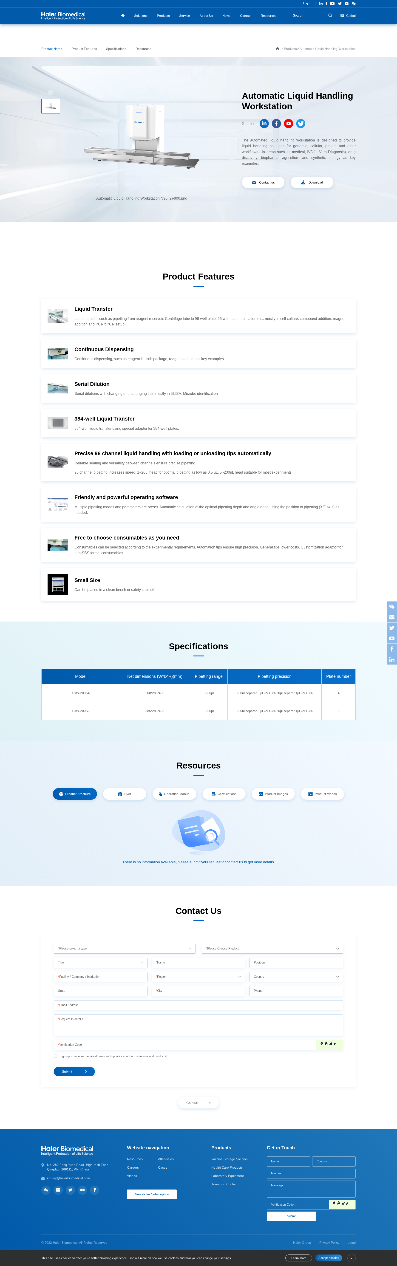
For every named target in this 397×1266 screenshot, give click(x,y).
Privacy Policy (329, 1242)
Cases (162, 1167)
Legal (352, 1242)
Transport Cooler (223, 1184)
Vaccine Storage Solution (229, 1159)
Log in (307, 3)
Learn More (298, 1258)
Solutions (140, 15)
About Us (206, 15)
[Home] (123, 15)
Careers (133, 1167)
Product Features (84, 49)
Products (163, 15)
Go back (192, 1103)
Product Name (51, 49)
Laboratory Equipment (227, 1176)
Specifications (116, 49)
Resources (268, 15)
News (226, 15)
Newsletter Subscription (152, 1194)
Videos (132, 1176)
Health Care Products (227, 1167)
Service (184, 15)
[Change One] (329, 1045)
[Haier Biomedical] (63, 15)
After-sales (166, 1159)
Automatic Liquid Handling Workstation (328, 49)
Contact (245, 15)
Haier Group (302, 1242)
